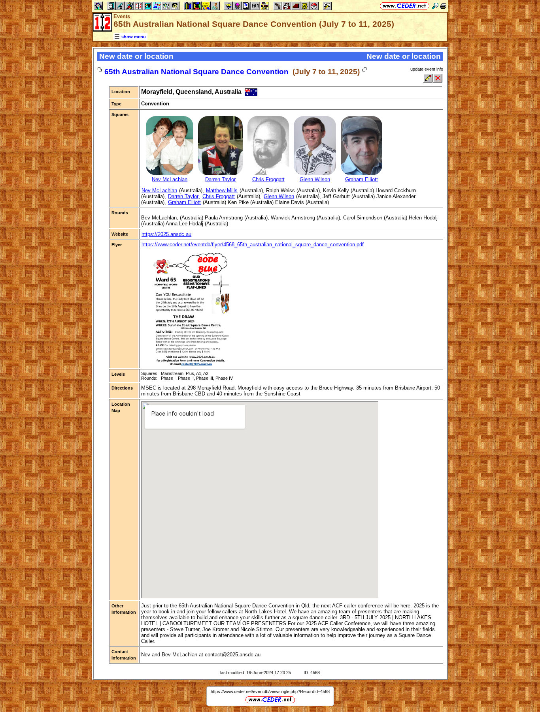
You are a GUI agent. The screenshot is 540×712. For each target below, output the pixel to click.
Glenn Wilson (279, 196)
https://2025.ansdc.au (166, 234)
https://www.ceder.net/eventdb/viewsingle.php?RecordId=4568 (270, 691)
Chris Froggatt (218, 196)
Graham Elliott (184, 202)
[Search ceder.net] (435, 6)
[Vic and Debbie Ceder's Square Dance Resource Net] (404, 6)
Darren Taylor (183, 196)
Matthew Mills (222, 190)
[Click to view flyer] (191, 364)
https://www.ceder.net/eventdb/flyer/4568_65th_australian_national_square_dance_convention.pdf (253, 244)
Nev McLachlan (159, 190)
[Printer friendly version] (443, 6)
